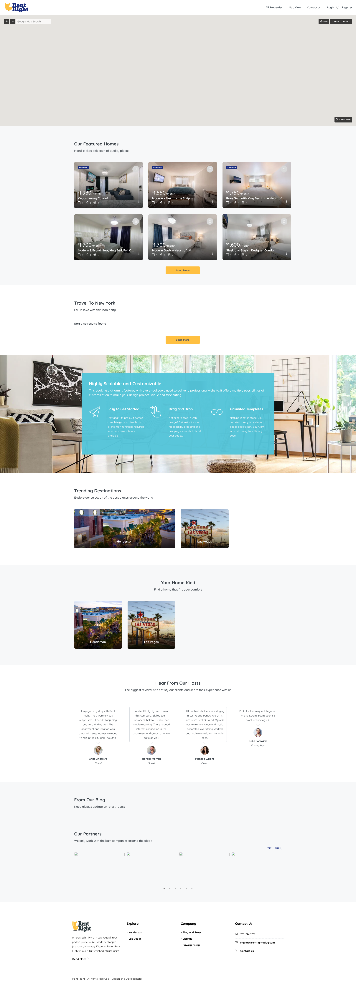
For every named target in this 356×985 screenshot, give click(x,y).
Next (278, 847)
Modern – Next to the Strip (171, 198)
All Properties (274, 7)
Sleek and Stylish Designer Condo (250, 250)
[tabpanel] (99, 869)
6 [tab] (192, 888)
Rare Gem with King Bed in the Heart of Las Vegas (254, 198)
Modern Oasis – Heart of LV (171, 250)
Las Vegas (134, 938)
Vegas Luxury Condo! (93, 198)
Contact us (314, 7)
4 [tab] (181, 888)
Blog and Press (192, 932)
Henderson (135, 932)
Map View (295, 7)
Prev (269, 847)
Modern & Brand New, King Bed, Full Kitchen (106, 250)
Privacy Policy (191, 945)
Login (330, 7)
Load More (182, 270)
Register (347, 7)
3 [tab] (175, 888)
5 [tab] (186, 888)
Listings (187, 938)
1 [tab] (164, 888)
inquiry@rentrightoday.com (257, 942)
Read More (79, 959)
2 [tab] (170, 888)
